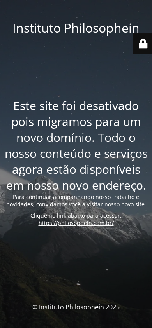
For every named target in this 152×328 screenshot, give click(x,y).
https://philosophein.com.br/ (76, 223)
